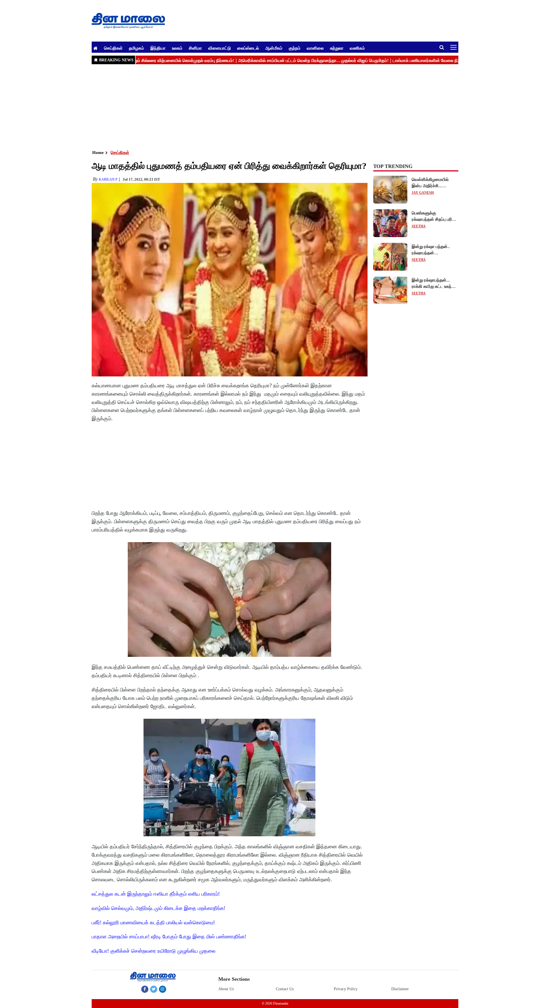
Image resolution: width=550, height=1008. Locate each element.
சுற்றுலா (336, 48)
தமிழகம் (136, 48)
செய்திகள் (113, 48)
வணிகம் (357, 48)
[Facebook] (144, 989)
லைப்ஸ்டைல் (248, 48)
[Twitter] (153, 989)
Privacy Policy (346, 989)
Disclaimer (400, 989)
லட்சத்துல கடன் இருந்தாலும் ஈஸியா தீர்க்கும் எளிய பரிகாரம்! (156, 893)
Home (98, 152)
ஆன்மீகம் (273, 48)
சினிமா (195, 48)
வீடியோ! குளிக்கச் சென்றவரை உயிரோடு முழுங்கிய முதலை (153, 950)
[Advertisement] (263, 106)
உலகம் (177, 48)
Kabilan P (108, 179)
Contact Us (285, 989)
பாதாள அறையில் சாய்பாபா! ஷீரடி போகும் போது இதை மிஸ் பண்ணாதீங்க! (169, 936)
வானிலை (315, 48)
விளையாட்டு (219, 48)
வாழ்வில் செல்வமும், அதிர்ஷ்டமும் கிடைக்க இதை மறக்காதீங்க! (158, 908)
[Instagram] (162, 989)
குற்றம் (294, 48)
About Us (226, 989)
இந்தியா (158, 48)
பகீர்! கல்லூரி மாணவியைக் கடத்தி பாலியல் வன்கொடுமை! (153, 922)
